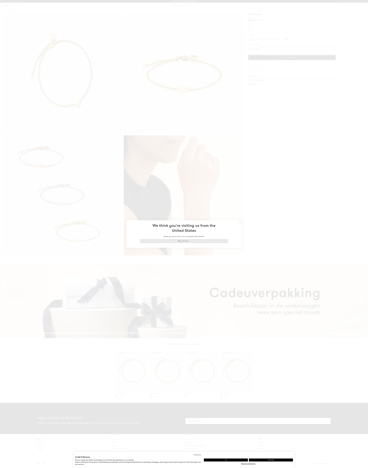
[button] (184, 241)
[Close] (240, 221)
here (83, 464)
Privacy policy (197, 455)
